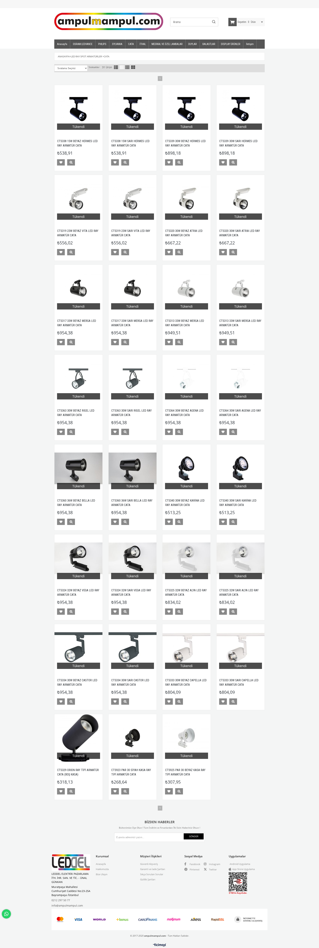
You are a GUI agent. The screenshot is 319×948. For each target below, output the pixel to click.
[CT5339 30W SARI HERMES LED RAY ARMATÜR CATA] (241, 109)
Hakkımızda (102, 869)
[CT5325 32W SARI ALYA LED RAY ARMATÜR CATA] (241, 558)
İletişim (250, 44)
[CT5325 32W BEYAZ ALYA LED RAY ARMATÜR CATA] (186, 558)
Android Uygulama (240, 864)
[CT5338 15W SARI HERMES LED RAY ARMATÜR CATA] (133, 109)
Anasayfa (62, 44)
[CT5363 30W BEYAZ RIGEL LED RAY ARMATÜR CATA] (78, 379)
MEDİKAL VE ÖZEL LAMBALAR (167, 44)
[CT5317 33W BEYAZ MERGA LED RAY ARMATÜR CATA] (78, 289)
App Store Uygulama (243, 869)
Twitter (212, 869)
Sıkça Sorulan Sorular (151, 874)
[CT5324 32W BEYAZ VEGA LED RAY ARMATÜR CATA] (78, 558)
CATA (131, 44)
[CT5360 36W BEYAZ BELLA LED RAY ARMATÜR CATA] (78, 468)
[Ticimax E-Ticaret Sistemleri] (159, 945)
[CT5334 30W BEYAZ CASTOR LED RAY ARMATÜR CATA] (78, 648)
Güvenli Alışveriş (149, 864)
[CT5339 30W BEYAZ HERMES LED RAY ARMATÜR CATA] (186, 109)
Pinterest (194, 869)
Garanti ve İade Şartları (152, 869)
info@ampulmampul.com (67, 905)
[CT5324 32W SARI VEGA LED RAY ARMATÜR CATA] (133, 558)
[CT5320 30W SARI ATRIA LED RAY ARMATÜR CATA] (241, 199)
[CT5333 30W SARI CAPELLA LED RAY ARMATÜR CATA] (241, 648)
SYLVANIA (117, 44)
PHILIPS (102, 44)
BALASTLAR (209, 44)
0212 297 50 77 (61, 900)
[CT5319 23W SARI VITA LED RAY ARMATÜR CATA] (133, 199)
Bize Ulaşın (101, 874)
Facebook (194, 864)
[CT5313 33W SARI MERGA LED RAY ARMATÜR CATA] (241, 289)
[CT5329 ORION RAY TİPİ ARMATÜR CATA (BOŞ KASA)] (78, 738)
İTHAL (143, 44)
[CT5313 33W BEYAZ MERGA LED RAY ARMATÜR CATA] (186, 289)
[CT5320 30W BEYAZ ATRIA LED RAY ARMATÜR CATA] (186, 199)
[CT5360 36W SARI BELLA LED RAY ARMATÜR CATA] (133, 468)
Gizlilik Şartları (147, 879)
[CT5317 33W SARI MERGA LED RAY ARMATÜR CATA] (133, 289)
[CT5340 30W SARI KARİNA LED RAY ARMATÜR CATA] (241, 468)
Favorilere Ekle (61, 162)
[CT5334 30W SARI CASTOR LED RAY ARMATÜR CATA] (133, 648)
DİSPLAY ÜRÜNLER (230, 44)
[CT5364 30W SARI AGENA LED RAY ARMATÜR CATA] (241, 379)
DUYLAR (192, 44)
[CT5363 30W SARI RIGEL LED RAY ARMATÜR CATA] (133, 379)
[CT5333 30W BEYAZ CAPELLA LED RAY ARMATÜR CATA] (186, 648)
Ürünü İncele (71, 162)
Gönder (193, 836)
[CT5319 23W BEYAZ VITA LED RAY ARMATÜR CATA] (78, 199)
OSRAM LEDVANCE (82, 44)
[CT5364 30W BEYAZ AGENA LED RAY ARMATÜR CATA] (186, 379)
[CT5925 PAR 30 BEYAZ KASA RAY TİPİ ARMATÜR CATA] (186, 738)
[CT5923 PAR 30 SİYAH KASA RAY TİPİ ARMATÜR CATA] (133, 738)
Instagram (214, 864)
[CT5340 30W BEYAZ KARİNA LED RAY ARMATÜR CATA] (186, 468)
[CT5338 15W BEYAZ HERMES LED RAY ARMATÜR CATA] (78, 109)
